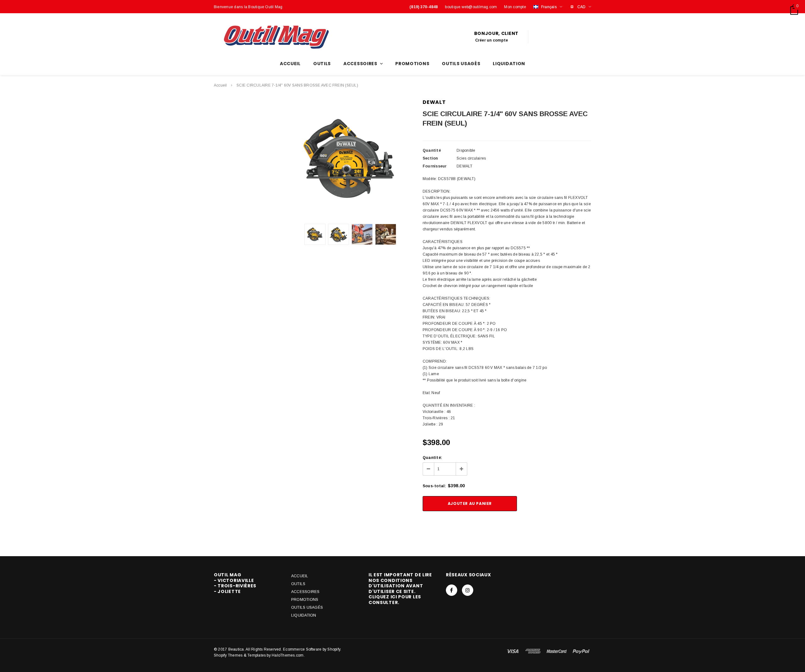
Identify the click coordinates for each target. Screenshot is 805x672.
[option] (350, 159)
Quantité (432, 150)
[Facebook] (451, 590)
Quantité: (432, 457)
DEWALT (434, 102)
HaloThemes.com (287, 655)
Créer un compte (491, 40)
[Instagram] (467, 590)
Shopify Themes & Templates (240, 655)
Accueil (220, 85)
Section (430, 158)
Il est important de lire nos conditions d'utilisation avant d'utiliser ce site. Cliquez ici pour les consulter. (400, 589)
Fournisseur (435, 166)
